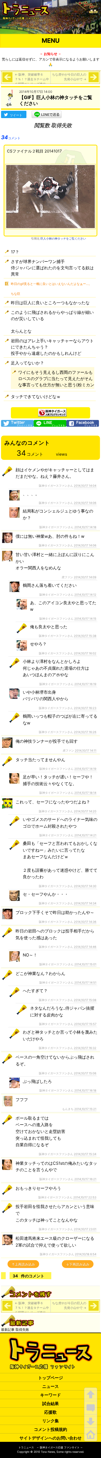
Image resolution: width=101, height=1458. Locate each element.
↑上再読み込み (23, 1264)
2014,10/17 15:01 (85, 964)
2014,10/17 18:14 (85, 793)
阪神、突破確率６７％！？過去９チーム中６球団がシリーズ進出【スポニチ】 (32, 81)
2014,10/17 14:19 (85, 769)
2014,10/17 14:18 (85, 527)
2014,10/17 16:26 (85, 732)
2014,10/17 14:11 (85, 750)
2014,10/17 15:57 (85, 1024)
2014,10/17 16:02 (85, 653)
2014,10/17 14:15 (85, 618)
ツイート (16, 115)
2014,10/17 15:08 (85, 1000)
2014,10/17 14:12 (85, 594)
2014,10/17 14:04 (85, 485)
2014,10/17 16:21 (85, 1179)
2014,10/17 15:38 (85, 636)
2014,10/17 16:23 (85, 708)
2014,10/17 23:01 (85, 1229)
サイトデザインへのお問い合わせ (50, 1438)
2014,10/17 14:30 (85, 886)
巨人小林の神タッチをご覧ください (63, 238)
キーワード (50, 1395)
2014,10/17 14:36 (85, 922)
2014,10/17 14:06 (85, 503)
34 (10, 137)
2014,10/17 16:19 (85, 684)
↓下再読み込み (77, 1264)
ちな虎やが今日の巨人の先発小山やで (69, 76)
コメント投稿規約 (50, 1429)
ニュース (50, 1386)
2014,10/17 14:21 (85, 835)
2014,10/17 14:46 (85, 947)
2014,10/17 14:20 (85, 811)
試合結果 (50, 1403)
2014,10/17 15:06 (85, 1073)
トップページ (50, 1377)
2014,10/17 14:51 (85, 982)
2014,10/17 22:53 (84, 1197)
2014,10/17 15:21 (85, 1109)
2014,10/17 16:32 (85, 1048)
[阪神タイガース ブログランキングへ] (52, 411)
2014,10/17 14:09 (85, 577)
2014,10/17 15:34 (85, 1154)
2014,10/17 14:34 (85, 903)
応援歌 (50, 1412)
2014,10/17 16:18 (85, 1090)
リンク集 (50, 1420)
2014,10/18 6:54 (85, 1254)
